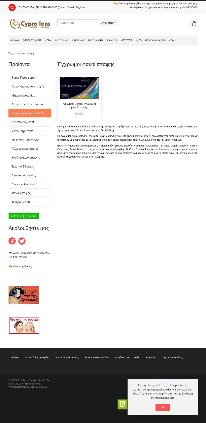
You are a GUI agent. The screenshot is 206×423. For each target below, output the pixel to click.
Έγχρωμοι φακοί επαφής (28, 113)
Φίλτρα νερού (20, 202)
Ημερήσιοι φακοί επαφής (27, 86)
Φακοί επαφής (21, 193)
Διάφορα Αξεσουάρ (24, 184)
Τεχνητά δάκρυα (22, 166)
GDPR (15, 357)
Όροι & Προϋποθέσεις (67, 357)
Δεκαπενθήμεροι (22, 122)
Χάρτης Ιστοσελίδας (172, 357)
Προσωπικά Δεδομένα (97, 357)
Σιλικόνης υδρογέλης (25, 139)
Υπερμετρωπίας (22, 131)
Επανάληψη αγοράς (23, 216)
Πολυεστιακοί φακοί (24, 148)
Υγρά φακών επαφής (25, 157)
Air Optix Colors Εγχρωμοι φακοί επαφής (79, 105)
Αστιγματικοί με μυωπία (27, 104)
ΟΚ (163, 407)
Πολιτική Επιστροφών (36, 357)
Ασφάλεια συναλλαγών (127, 357)
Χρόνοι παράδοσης (126, 3)
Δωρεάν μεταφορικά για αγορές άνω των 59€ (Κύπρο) (168, 3)
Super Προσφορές (23, 77)
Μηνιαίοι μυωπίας (23, 95)
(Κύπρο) (22, 256)
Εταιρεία (150, 357)
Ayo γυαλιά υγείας (23, 175)
